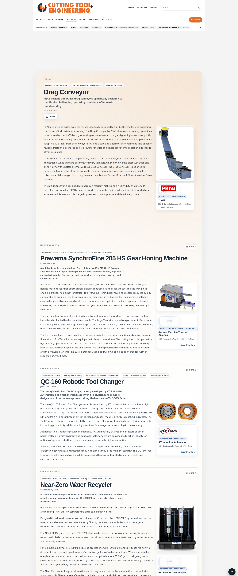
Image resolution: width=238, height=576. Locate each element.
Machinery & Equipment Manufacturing (174, 28)
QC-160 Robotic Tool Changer (81, 381)
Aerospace (96, 28)
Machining (84, 28)
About (131, 7)
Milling (73, 28)
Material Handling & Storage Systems (87, 85)
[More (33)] (200, 27)
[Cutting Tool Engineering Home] (65, 8)
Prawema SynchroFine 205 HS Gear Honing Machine (113, 258)
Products (71, 20)
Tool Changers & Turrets (160, 375)
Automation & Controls (51, 375)
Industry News (55, 20)
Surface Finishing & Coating (102, 252)
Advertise (142, 7)
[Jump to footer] (232, 571)
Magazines (94, 20)
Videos (82, 20)
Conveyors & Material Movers (56, 85)
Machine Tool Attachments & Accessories (121, 28)
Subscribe (195, 20)
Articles (40, 20)
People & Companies (59, 28)
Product (48, 79)
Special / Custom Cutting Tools (134, 375)
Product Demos (148, 28)
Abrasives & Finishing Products (54, 252)
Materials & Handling (114, 85)
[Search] (199, 7)
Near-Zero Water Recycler (76, 484)
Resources (108, 20)
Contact (154, 7)
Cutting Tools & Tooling (73, 375)
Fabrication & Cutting (78, 252)
